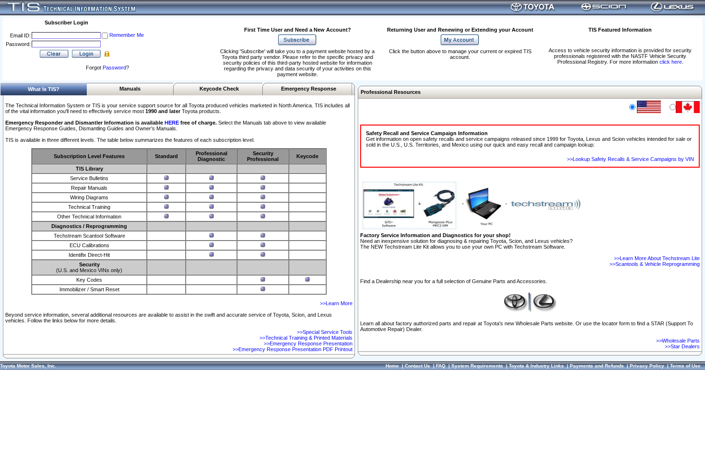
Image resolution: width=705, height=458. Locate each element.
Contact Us (417, 365)
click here (670, 62)
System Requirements (477, 365)
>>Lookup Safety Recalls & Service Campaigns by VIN (630, 159)
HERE (171, 123)
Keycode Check (219, 89)
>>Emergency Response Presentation (308, 343)
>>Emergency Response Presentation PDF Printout (292, 349)
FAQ (441, 365)
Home (392, 365)
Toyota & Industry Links (536, 365)
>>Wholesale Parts (678, 341)
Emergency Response (308, 89)
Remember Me (126, 35)
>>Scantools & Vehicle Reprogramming (655, 264)
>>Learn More (336, 303)
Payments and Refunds (597, 365)
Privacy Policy (647, 365)
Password (114, 67)
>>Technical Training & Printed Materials (305, 338)
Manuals (130, 89)
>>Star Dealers (682, 346)
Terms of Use (685, 365)
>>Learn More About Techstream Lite (657, 258)
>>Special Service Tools (324, 332)
